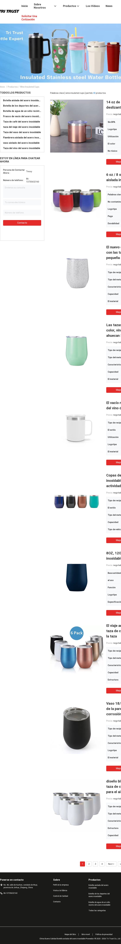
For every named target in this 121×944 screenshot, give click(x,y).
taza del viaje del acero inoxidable (21, 127)
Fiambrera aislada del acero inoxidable (22, 137)
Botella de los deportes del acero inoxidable (22, 105)
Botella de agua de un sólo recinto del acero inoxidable (22, 111)
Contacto (22, 222)
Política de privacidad (103, 934)
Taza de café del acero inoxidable (21, 121)
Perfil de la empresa (61, 885)
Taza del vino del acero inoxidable (21, 148)
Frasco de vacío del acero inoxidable (22, 116)
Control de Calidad (60, 896)
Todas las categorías (97, 911)
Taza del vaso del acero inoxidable (22, 132)
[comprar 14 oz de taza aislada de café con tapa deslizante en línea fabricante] (76, 126)
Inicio (2, 87)
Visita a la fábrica (60, 890)
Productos (13, 87)
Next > (111, 864)
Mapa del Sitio (70, 934)
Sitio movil (85, 934)
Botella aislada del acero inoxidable (22, 100)
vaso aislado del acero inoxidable (21, 142)
